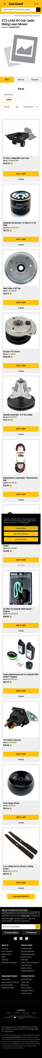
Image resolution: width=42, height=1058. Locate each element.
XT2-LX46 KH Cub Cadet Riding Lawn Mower (27, 16)
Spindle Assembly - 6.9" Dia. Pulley (17, 415)
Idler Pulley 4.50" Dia (11, 288)
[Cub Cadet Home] (16, 3)
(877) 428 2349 (26, 979)
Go (38, 927)
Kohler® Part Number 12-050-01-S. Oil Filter (19, 224)
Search (9, 100)
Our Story (5, 948)
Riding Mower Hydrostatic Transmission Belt (20, 479)
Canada (8, 1013)
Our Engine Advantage (9, 962)
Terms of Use (34, 1017)
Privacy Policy (25, 916)
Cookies (21, 1018)
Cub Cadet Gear (26, 965)
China (34, 1013)
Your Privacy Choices (23, 1017)
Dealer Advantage (8, 988)
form (11, 918)
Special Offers (6, 954)
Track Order (25, 982)
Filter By (7, 107)
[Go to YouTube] (26, 939)
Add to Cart (21, 174)
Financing (5, 960)
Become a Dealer (7, 985)
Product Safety (26, 993)
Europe (17, 1013)
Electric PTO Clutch (11, 351)
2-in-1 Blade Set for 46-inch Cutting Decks (18, 867)
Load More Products (21, 896)
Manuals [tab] (21, 80)
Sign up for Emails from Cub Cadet (21, 915)
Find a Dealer (6, 979)
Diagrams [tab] (35, 80)
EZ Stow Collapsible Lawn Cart (16, 158)
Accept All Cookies (21, 539)
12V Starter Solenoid (12, 740)
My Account (25, 985)
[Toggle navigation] (5, 3)
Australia (26, 1013)
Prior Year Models (7, 16)
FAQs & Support (26, 988)
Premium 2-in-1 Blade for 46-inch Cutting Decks (20, 544)
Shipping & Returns (27, 990)
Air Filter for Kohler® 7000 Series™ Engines (17, 610)
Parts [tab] (7, 80)
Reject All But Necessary (21, 533)
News (3, 957)
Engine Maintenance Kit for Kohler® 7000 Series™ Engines (20, 675)
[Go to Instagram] (21, 939)
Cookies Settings (21, 528)
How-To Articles (7, 951)
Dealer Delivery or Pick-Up (10, 982)
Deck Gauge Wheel (11, 803)
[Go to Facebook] (15, 939)
